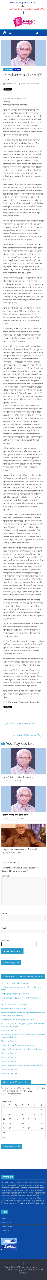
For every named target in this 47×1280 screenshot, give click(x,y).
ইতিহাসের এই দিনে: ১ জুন (9, 1073)
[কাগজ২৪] (4, 33)
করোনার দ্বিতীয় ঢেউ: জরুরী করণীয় (15, 814)
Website (5, 940)
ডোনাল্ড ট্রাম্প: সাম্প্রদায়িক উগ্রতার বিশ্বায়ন (19, 777)
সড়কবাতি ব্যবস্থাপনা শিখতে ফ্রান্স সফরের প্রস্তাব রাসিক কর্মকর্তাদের (22, 1065)
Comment (5, 875)
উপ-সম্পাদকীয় (8, 70)
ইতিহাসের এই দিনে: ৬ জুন (9, 1041)
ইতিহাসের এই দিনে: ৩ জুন (9, 1061)
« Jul (4, 1137)
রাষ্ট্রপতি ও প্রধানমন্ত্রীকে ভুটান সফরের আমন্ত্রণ (15, 983)
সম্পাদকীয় (17, 70)
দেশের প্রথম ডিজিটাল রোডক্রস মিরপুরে (29, 735)
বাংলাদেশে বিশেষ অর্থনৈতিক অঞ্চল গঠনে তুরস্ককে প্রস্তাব (18, 1045)
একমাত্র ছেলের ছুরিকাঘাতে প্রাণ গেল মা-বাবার (24, 9)
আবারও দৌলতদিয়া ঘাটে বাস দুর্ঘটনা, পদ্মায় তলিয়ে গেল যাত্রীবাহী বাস (21, 1049)
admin (23, 84)
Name (4, 913)
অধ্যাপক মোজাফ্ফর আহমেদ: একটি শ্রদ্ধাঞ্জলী (20, 849)
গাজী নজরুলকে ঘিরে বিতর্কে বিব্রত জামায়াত (14, 1004)
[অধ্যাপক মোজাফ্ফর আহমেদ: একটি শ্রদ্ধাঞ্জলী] (23, 825)
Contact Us (6, 1222)
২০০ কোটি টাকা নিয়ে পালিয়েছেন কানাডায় (18, 723)
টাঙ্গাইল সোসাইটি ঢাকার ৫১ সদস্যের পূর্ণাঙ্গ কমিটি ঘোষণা (17, 1019)
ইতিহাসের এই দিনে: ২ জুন (9, 1069)
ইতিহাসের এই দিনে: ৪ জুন (9, 1057)
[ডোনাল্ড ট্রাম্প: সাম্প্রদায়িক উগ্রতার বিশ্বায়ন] (23, 749)
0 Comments (34, 84)
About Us (5, 1218)
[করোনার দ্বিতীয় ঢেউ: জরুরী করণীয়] (23, 787)
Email (4, 928)
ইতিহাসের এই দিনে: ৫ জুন (9, 1053)
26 (16, 1128)
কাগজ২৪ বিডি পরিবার (7, 1226)
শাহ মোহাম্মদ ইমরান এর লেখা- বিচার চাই (13, 1008)
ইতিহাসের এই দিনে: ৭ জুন (9, 1030)
